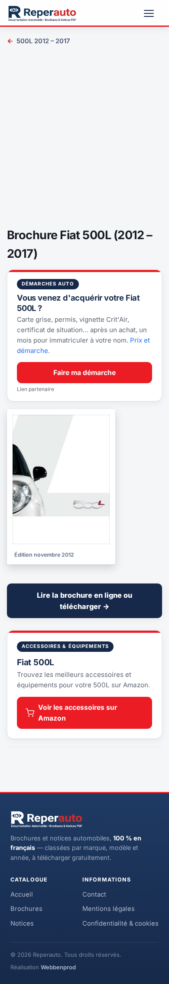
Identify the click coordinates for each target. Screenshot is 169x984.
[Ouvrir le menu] (152, 13)
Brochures (26, 909)
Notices (22, 923)
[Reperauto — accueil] (42, 13)
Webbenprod (58, 967)
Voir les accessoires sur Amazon (77, 712)
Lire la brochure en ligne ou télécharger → (84, 601)
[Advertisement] (84, 138)
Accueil (21, 894)
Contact (94, 894)
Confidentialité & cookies (120, 923)
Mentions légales (108, 909)
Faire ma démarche (84, 373)
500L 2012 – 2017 (38, 41)
